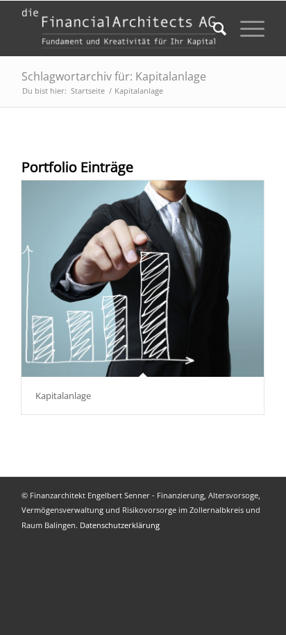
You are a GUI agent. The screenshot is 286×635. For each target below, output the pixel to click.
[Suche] (212, 28)
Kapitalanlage (63, 395)
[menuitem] (212, 28)
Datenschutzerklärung (120, 525)
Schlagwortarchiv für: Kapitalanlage (114, 76)
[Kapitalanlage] (143, 278)
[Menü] (245, 28)
